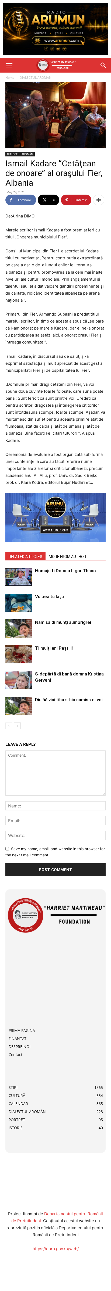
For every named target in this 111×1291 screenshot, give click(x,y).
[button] (9, 65)
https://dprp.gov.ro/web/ (56, 1248)
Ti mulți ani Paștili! (54, 648)
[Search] (103, 65)
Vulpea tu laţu (49, 596)
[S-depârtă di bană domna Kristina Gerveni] (18, 680)
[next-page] (17, 726)
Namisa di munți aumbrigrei (63, 622)
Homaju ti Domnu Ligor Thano (65, 570)
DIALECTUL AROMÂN (35, 77)
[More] (98, 200)
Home (10, 77)
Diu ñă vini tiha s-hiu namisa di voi (69, 699)
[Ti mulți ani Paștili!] (18, 654)
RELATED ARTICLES (25, 557)
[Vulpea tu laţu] (18, 602)
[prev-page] (8, 726)
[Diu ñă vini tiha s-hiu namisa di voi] (18, 706)
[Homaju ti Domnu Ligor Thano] (18, 577)
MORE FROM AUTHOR (67, 557)
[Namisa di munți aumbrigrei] (18, 628)
